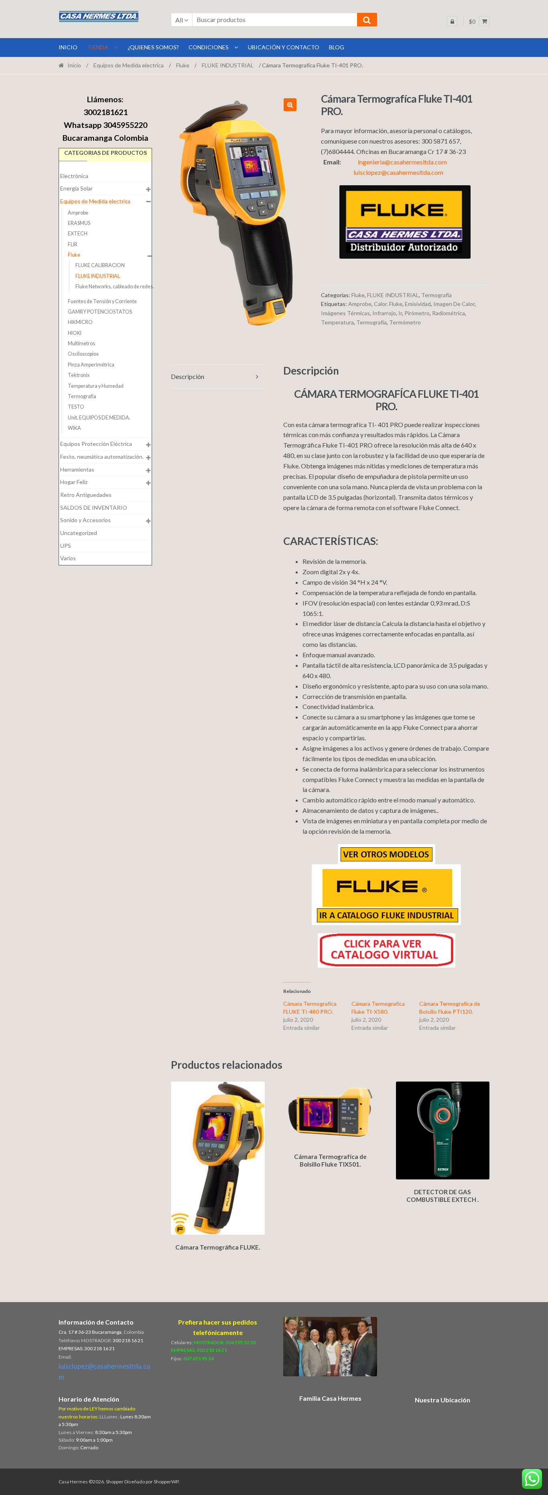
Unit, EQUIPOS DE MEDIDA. (99, 418)
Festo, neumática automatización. (102, 456)
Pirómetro (417, 313)
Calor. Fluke (388, 303)
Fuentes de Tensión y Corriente (102, 301)
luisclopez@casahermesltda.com (398, 172)
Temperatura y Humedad (96, 386)
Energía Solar (76, 188)
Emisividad (418, 303)
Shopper (115, 1482)
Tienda (97, 47)
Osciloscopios (83, 354)
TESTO (76, 407)
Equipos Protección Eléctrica (96, 443)
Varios (68, 558)
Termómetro (405, 322)
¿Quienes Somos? (153, 47)
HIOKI (74, 333)
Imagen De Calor (454, 303)
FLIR (72, 244)
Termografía (436, 295)
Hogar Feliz (73, 481)
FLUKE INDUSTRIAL (228, 65)
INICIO (68, 47)
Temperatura (337, 322)
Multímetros (81, 343)
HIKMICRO (80, 322)
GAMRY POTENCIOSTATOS (100, 312)
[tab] (218, 377)
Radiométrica (448, 313)
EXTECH (77, 234)
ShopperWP (166, 1482)
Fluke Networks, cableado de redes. (114, 287)
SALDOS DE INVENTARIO (93, 507)
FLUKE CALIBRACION (100, 265)
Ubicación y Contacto (283, 47)
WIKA (74, 428)
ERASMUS (79, 223)
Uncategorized (78, 532)
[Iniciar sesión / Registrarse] (452, 21)
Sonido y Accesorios (85, 520)
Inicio (74, 65)
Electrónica (74, 175)
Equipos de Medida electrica (128, 65)
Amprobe (359, 303)
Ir (400, 313)
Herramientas (77, 469)
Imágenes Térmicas (345, 313)
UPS (65, 545)
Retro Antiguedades (86, 494)
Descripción (187, 376)
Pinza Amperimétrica (91, 365)
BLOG (336, 47)
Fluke (182, 65)
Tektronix (78, 375)
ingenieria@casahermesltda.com (402, 162)
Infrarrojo (384, 313)
